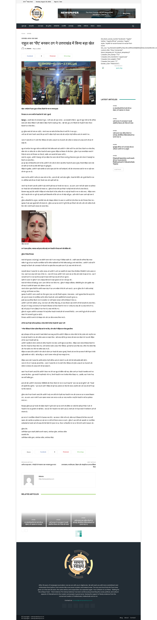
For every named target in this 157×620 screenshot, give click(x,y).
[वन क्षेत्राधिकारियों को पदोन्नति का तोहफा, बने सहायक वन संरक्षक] (33, 512)
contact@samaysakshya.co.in (82, 600)
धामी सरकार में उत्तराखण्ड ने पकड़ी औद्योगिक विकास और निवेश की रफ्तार (58, 523)
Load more (117, 169)
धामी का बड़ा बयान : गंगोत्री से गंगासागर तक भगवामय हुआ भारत (38, 465)
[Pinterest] (81, 606)
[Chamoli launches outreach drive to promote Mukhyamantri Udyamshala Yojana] (106, 160)
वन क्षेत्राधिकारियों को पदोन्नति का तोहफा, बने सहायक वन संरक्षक (33, 523)
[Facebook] (124, 1)
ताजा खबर (35, 38)
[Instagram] (126, 1)
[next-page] (26, 530)
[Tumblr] (87, 606)
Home (23, 33)
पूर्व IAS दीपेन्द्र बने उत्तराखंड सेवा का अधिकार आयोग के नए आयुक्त (123, 148)
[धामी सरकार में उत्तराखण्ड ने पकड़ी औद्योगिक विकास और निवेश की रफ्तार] (58, 512)
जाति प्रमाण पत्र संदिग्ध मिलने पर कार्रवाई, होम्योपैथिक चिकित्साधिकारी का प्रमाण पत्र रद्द (83, 522)
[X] (129, 1)
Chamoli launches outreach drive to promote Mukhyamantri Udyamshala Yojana (123, 161)
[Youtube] (134, 1)
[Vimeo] (131, 1)
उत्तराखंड (29, 33)
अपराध (29, 38)
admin (29, 48)
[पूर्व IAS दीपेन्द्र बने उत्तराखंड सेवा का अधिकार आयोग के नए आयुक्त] (106, 147)
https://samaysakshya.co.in (46, 479)
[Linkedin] (76, 606)
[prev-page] (22, 530)
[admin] (23, 48)
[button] (133, 25)
